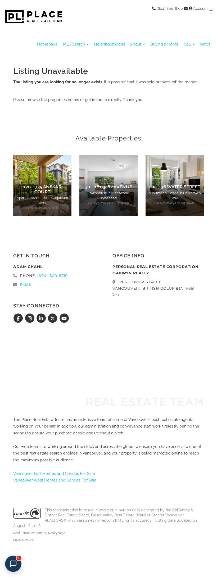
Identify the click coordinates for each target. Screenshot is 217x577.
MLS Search (74, 44)
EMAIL (26, 284)
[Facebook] (19, 318)
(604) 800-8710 (169, 8)
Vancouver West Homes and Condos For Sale (55, 480)
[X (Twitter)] (53, 318)
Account (200, 8)
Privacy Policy (23, 540)
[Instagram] (30, 318)
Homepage (47, 44)
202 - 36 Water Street (175, 186)
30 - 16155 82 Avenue (108, 186)
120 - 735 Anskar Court (42, 189)
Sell (188, 44)
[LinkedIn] (42, 318)
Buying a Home (164, 44)
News (205, 44)
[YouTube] (64, 318)
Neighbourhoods (109, 44)
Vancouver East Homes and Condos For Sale (54, 473)
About (136, 44)
